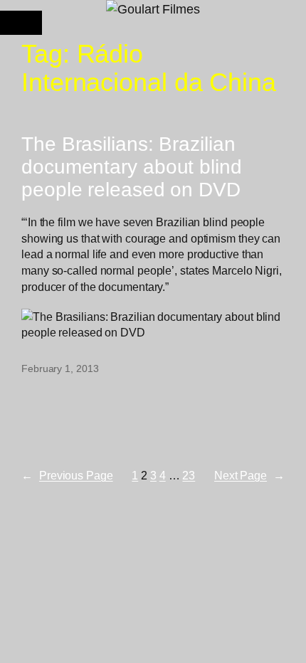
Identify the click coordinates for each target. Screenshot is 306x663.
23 (188, 475)
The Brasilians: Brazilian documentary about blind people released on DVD (131, 166)
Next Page (249, 475)
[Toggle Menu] (21, 23)
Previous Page (67, 475)
